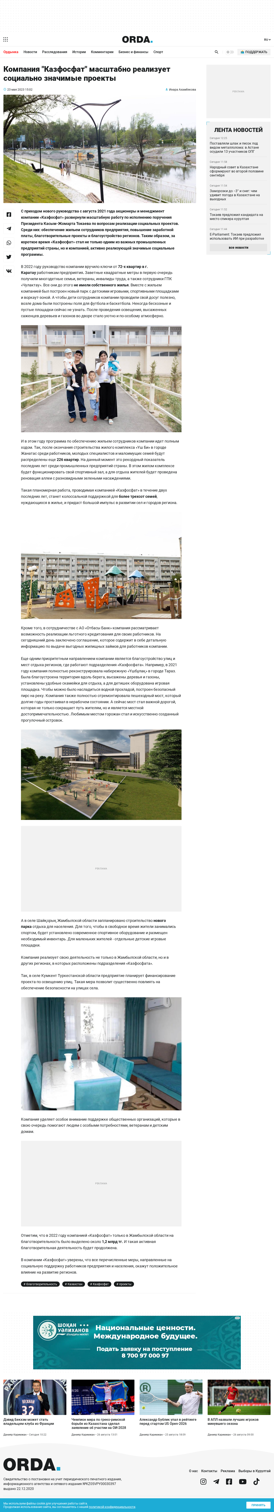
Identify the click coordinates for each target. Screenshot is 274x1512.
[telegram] (216, 1483)
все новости (238, 247)
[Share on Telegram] (8, 228)
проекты (125, 1284)
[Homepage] (137, 39)
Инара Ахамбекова (182, 89)
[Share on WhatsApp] (8, 242)
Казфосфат (101, 1284)
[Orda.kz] (31, 1475)
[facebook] (229, 1483)
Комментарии (102, 52)
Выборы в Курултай (254, 1471)
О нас (193, 1471)
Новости (30, 52)
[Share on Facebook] (8, 214)
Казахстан (75, 1284)
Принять (258, 1505)
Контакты (209, 1471)
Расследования (54, 52)
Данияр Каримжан (15, 1434)
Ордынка (10, 52)
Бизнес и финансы (133, 52)
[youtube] (242, 1483)
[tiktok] (256, 1483)
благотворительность (41, 1284)
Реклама (228, 1471)
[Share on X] (8, 256)
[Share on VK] (8, 271)
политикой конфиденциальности (112, 1507)
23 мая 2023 (15, 89)
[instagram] (203, 1483)
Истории (79, 52)
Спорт (158, 52)
